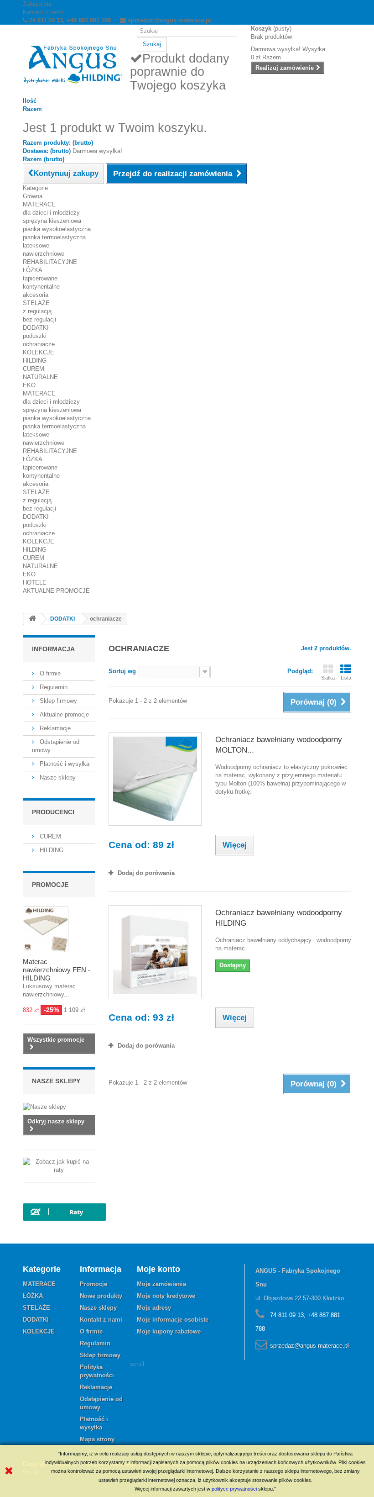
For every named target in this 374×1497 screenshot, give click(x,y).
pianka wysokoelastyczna (57, 229)
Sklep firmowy (57, 700)
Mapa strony (97, 1439)
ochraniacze (39, 344)
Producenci (53, 812)
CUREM (33, 368)
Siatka (328, 677)
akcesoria (35, 294)
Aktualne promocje (63, 714)
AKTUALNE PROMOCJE (56, 590)
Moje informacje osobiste (172, 1319)
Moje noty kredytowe (166, 1295)
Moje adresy (154, 1307)
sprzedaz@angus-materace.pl (309, 1345)
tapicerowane (40, 278)
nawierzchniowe (43, 253)
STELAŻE (36, 303)
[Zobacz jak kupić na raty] (59, 1165)
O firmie (49, 673)
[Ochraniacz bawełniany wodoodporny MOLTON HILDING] (155, 779)
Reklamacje (54, 728)
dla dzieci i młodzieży (51, 212)
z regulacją (37, 311)
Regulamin (53, 687)
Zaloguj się (37, 3)
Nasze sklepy (57, 777)
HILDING (35, 360)
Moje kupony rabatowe (169, 1331)
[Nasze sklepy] (59, 1107)
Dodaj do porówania (146, 873)
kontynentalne (41, 286)
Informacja (53, 649)
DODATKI (36, 327)
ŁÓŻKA (32, 270)
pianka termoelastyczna (54, 237)
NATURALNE (40, 377)
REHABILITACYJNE (50, 261)
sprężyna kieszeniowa (52, 220)
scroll (137, 1363)
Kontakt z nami (43, 12)
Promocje (50, 884)
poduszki (35, 335)
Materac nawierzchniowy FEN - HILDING (56, 970)
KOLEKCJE (38, 352)
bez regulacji (39, 319)
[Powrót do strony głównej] (32, 619)
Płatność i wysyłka (63, 763)
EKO (29, 385)
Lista (346, 677)
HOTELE (35, 582)
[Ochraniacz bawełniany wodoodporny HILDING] (155, 952)
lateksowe (36, 245)
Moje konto (158, 1269)
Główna (32, 196)
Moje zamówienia (161, 1284)
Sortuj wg (122, 671)
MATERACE (39, 204)
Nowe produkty (101, 1295)
